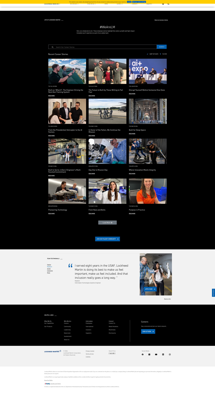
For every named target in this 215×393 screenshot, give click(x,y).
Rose (48, 273)
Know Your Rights (48, 380)
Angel (49, 269)
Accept (129, 2)
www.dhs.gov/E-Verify (55, 383)
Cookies (88, 357)
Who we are (73, 4)
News (106, 4)
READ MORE (51, 95)
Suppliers (149, 4)
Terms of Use (90, 354)
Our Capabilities (49, 323)
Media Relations (113, 326)
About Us (66, 339)
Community (67, 326)
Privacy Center (90, 351)
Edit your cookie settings (139, 2)
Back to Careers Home (161, 20)
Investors (134, 4)
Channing (50, 271)
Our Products (48, 326)
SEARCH (161, 47)
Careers (119, 4)
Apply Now (148, 289)
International (89, 326)
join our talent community (106, 239)
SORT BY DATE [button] (154, 54)
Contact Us (112, 323)
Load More (107, 222)
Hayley (49, 265)
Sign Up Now (147, 331)
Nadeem (49, 267)
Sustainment (67, 336)
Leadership (67, 330)
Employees (89, 323)
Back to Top (167, 299)
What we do (90, 4)
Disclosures (112, 333)
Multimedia (112, 330)
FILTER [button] (164, 54)
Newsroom (67, 333)
